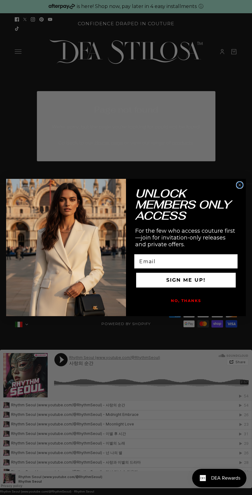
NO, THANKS (186, 300)
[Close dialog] (240, 185)
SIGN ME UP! (186, 280)
